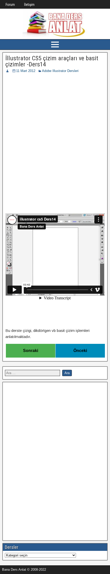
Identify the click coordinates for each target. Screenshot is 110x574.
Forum (10, 5)
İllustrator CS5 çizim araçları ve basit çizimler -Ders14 (51, 61)
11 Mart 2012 (25, 71)
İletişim (29, 5)
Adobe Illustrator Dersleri (60, 71)
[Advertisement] (55, 130)
